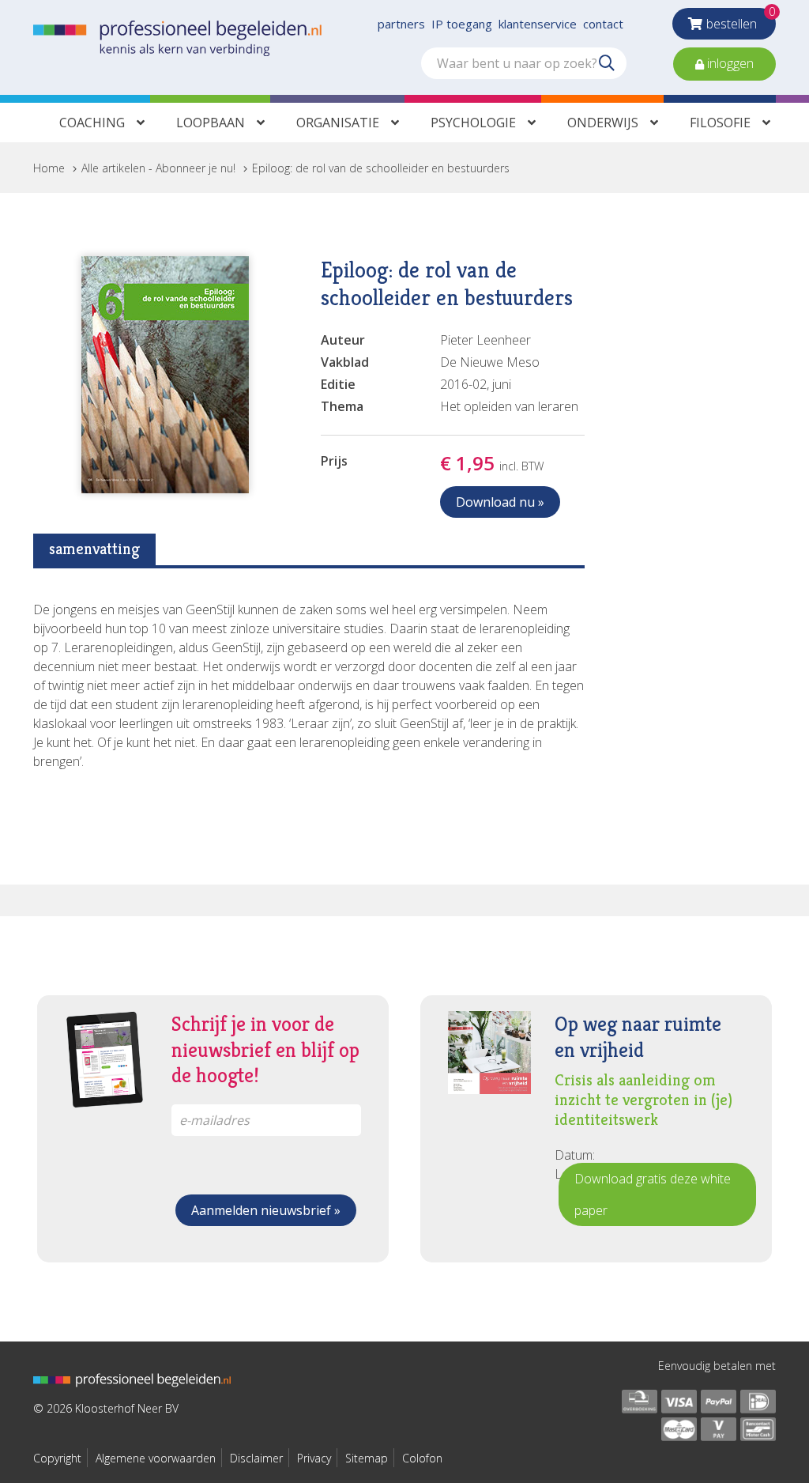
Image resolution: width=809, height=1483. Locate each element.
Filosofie (720, 122)
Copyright (57, 1458)
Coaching (92, 122)
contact (603, 24)
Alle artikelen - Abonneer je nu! (158, 167)
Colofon (422, 1458)
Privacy (314, 1458)
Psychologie (473, 122)
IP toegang (461, 24)
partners (401, 24)
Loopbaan (210, 122)
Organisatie (337, 122)
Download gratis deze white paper (652, 1194)
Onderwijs (602, 122)
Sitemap (366, 1458)
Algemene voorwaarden (156, 1458)
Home (49, 167)
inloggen (729, 63)
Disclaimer (256, 1458)
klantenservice (538, 24)
